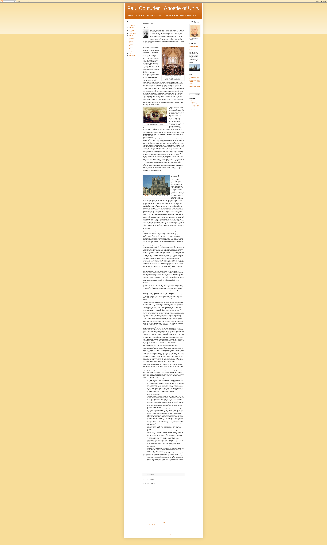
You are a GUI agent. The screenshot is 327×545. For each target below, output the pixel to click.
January (194, 102)
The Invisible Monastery (131, 31)
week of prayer (194, 88)
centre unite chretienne (194, 82)
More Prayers (132, 51)
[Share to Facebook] (152, 474)
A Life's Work (132, 25)
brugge (194, 77)
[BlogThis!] (148, 474)
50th (191, 77)
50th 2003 (131, 35)
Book (130, 53)
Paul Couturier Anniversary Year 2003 (194, 48)
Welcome (131, 24)
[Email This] (147, 474)
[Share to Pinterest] (153, 474)
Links (130, 57)
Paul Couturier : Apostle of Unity (163, 8)
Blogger (170, 534)
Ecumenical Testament (131, 28)
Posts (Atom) (152, 524)
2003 (192, 100)
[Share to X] (150, 474)
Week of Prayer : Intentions (132, 49)
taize (190, 88)
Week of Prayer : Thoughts (132, 43)
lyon (198, 86)
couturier (192, 86)
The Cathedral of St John (150, 195)
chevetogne (191, 84)
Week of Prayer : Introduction (132, 37)
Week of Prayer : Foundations (132, 40)
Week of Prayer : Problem (132, 46)
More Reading (132, 55)
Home (163, 522)
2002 (192, 109)
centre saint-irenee (196, 80)
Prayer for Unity (132, 33)
